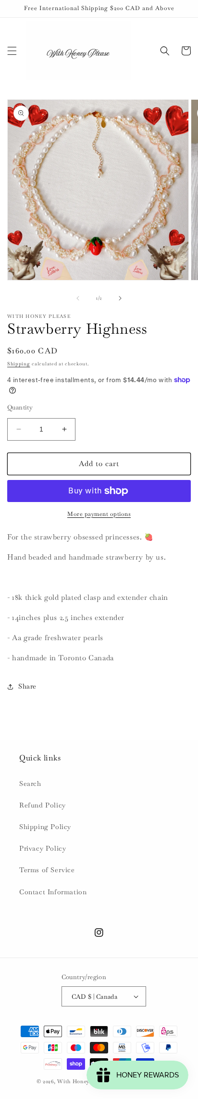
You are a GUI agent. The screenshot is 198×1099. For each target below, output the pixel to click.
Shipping (18, 364)
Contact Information (53, 892)
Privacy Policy (42, 848)
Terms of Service (47, 869)
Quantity (20, 407)
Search (30, 783)
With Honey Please (82, 1081)
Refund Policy (42, 805)
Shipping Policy (45, 826)
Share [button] (27, 686)
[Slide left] (77, 298)
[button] (12, 50)
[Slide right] (120, 298)
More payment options (99, 514)
